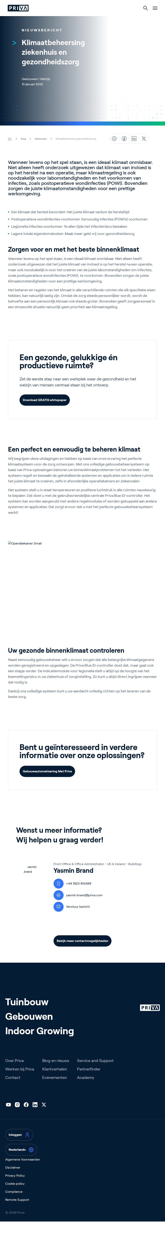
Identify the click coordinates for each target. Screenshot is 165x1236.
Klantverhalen (54, 1069)
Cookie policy (15, 1183)
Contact (12, 1077)
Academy (85, 1077)
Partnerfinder (88, 1069)
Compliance (14, 1191)
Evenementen (54, 1077)
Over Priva (14, 1060)
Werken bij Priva (19, 1069)
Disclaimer (12, 1167)
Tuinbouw (26, 1002)
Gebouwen (29, 1016)
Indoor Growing (39, 1031)
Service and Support (95, 1060)
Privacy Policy (15, 1175)
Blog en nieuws (55, 1060)
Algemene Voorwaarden (22, 1159)
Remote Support (17, 1199)
